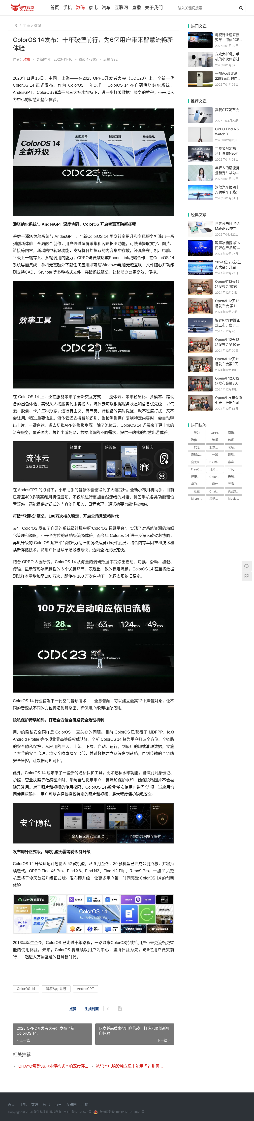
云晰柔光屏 (235, 477)
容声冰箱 (234, 462)
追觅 (215, 440)
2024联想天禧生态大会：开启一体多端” (228, 267)
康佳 (215, 484)
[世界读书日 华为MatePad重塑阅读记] (200, 224)
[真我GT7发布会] (200, 110)
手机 (67, 7)
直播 (136, 7)
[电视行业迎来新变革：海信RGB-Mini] (200, 35)
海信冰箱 (197, 440)
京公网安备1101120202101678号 (121, 1112)
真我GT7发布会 (227, 109)
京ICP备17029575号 (77, 1112)
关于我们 (154, 7)
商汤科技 (234, 433)
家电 (93, 7)
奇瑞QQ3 (197, 454)
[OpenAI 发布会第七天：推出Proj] (200, 398)
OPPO (215, 433)
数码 (80, 7)
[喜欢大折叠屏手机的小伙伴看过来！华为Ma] (200, 55)
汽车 (106, 7)
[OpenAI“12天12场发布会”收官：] (200, 282)
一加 (215, 454)
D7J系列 (215, 462)
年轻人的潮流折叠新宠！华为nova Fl (227, 172)
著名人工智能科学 (235, 447)
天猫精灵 (234, 484)
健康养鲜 (197, 477)
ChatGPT (215, 491)
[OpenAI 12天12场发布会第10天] (200, 340)
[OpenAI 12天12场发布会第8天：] (200, 379)
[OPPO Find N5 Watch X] (200, 130)
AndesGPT (85, 988)
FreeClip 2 (198, 469)
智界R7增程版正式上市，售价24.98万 (227, 325)
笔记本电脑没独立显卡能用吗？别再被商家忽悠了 (131, 1066)
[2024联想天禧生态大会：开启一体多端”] (200, 263)
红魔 (197, 491)
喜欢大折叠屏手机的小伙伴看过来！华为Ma (227, 59)
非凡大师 (234, 469)
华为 (197, 433)
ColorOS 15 (216, 477)
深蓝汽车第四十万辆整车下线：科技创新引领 (227, 192)
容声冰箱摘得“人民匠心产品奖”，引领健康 (228, 247)
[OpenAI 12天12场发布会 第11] (200, 301)
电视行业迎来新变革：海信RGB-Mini (228, 39)
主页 (26, 25)
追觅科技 (234, 440)
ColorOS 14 (26, 988)
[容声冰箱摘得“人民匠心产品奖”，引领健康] (200, 243)
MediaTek (235, 498)
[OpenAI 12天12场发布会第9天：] (200, 359)
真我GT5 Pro (235, 491)
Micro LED (198, 498)
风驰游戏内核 (216, 498)
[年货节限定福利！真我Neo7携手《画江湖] (200, 149)
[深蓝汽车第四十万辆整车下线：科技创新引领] (200, 188)
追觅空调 (234, 454)
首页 (54, 7)
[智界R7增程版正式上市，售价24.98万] (200, 321)
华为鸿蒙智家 (198, 484)
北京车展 (215, 447)
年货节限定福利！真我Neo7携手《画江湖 (228, 153)
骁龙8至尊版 (198, 462)
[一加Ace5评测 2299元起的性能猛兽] (200, 74)
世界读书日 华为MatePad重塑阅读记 (227, 228)
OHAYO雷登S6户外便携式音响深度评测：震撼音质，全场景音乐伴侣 (53, 1066)
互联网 (121, 7)
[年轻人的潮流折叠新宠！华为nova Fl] (200, 168)
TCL (197, 447)
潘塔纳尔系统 (56, 988)
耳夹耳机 (215, 469)
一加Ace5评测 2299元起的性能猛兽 (228, 78)
